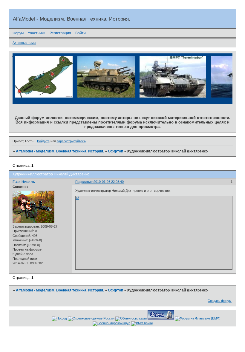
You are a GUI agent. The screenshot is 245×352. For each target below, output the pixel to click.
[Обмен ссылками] (131, 318)
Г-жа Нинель (24, 182)
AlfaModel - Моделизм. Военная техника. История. (60, 151)
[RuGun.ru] (91, 318)
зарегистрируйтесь (71, 141)
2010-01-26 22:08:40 (109, 181)
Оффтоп (115, 151)
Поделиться (84, 181)
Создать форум (220, 300)
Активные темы (24, 42)
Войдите (43, 141)
